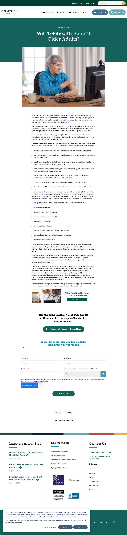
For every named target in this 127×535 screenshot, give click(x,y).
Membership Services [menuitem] (59, 451)
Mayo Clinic (65, 122)
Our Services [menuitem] (46, 12)
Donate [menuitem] (75, 3)
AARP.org (35, 203)
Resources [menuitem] (73, 12)
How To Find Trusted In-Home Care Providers (26, 466)
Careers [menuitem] (92, 473)
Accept (65, 527)
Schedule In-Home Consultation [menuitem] (64, 460)
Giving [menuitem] (91, 477)
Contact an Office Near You (100, 452)
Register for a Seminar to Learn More (63, 329)
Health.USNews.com (39, 146)
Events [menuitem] (84, 12)
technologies (46, 192)
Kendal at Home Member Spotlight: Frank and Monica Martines (25, 478)
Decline (80, 527)
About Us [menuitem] (60, 12)
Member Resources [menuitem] (88, 3)
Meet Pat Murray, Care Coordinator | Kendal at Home (25, 454)
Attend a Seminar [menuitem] (58, 455)
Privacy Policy (72, 517)
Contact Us (102, 12)
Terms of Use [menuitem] (94, 485)
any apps (68, 155)
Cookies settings (50, 527)
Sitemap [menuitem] (92, 489)
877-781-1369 (119, 12)
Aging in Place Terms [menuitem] (59, 468)
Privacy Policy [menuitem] (95, 481)
